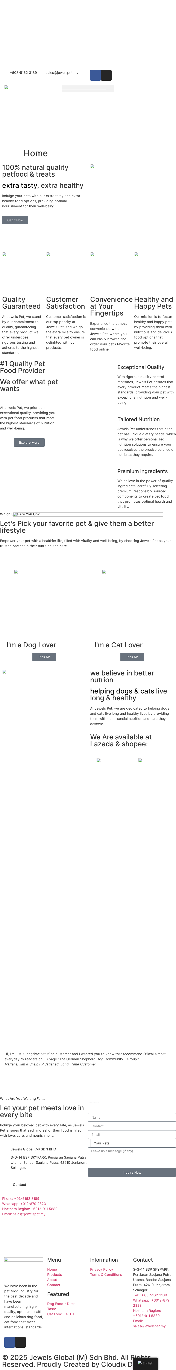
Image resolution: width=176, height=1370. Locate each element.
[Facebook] (95, 75)
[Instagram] (106, 75)
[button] (88, 88)
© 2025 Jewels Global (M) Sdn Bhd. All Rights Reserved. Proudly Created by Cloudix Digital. (76, 1360)
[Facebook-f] (9, 1342)
